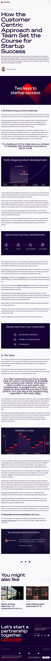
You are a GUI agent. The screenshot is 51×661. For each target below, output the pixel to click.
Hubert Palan (4, 277)
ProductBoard (22, 277)
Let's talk (11, 639)
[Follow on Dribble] (45, 635)
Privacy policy (46, 649)
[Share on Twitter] (25, 561)
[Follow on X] (41, 635)
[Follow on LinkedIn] (38, 635)
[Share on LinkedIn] (21, 561)
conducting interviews (22, 285)
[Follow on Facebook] (48, 635)
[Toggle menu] (49, 2)
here (12, 313)
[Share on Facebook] (29, 561)
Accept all (46, 657)
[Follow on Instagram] (35, 635)
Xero (18, 293)
